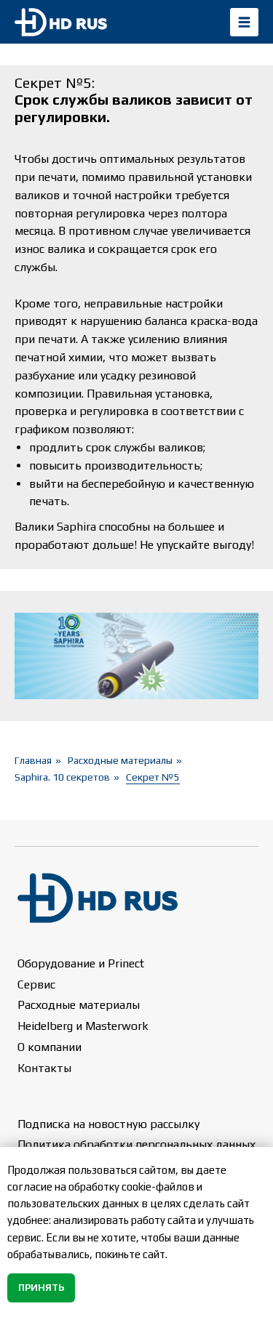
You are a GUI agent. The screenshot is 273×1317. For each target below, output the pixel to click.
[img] (244, 22)
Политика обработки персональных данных (136, 1144)
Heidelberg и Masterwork (83, 1026)
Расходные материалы (120, 760)
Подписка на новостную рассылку (108, 1124)
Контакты (44, 1068)
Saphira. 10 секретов (62, 777)
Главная (33, 760)
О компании (49, 1047)
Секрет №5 (153, 777)
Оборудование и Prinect (80, 963)
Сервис (36, 984)
